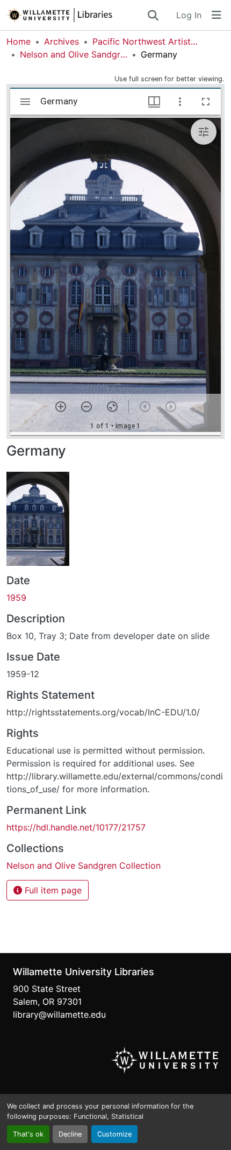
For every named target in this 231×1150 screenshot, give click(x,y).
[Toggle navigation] (216, 15)
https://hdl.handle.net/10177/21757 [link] (76, 827)
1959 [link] (16, 597)
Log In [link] (188, 15)
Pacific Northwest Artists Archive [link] (146, 41)
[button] (76, 15)
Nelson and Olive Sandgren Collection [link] (73, 54)
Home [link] (18, 41)
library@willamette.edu (59, 1014)
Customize (114, 1134)
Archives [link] (61, 41)
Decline (70, 1134)
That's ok (28, 1134)
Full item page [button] (52, 890)
